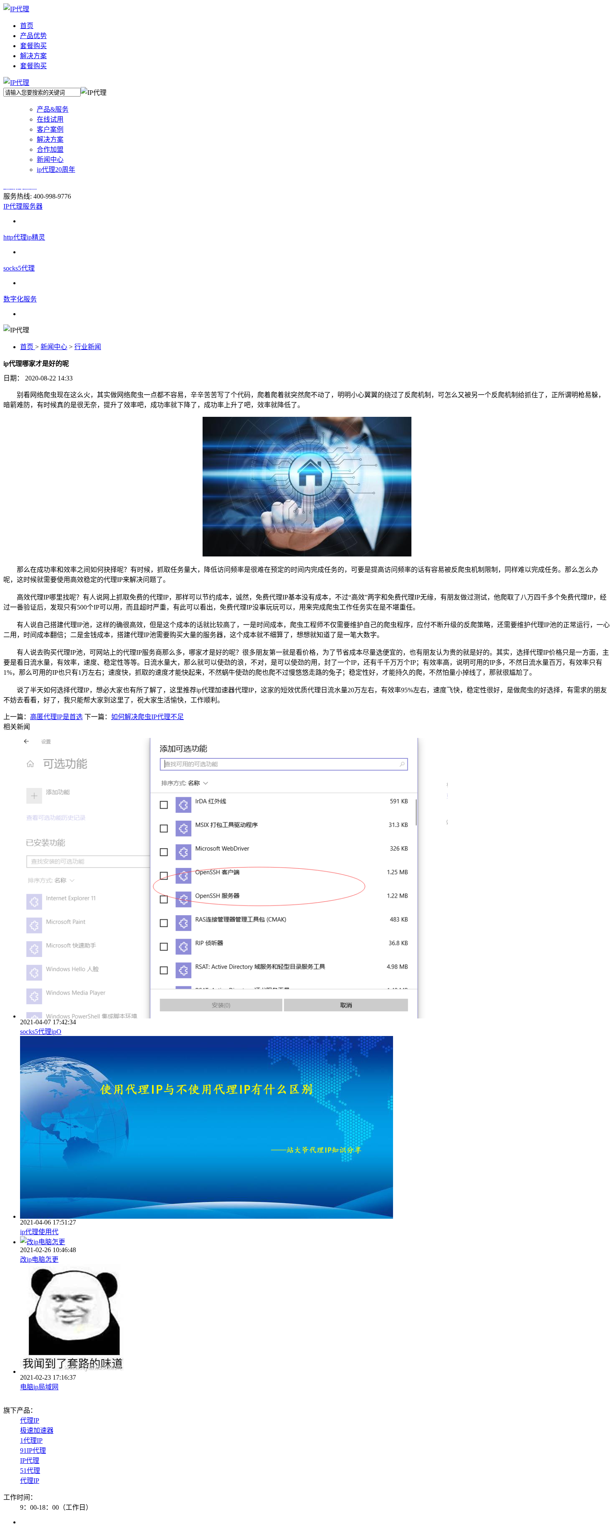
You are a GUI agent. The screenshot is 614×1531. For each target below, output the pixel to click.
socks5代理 (19, 268)
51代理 (30, 1470)
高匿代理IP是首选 (56, 716)
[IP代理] (16, 9)
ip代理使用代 (39, 1231)
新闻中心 (54, 346)
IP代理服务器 (23, 206)
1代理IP (31, 1440)
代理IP (29, 1420)
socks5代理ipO (40, 1031)
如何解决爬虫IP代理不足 (147, 716)
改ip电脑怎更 (39, 1259)
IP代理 (29, 1460)
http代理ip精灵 (24, 237)
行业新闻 (87, 346)
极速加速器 (36, 1430)
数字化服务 (20, 299)
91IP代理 (33, 1450)
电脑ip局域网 (39, 1387)
